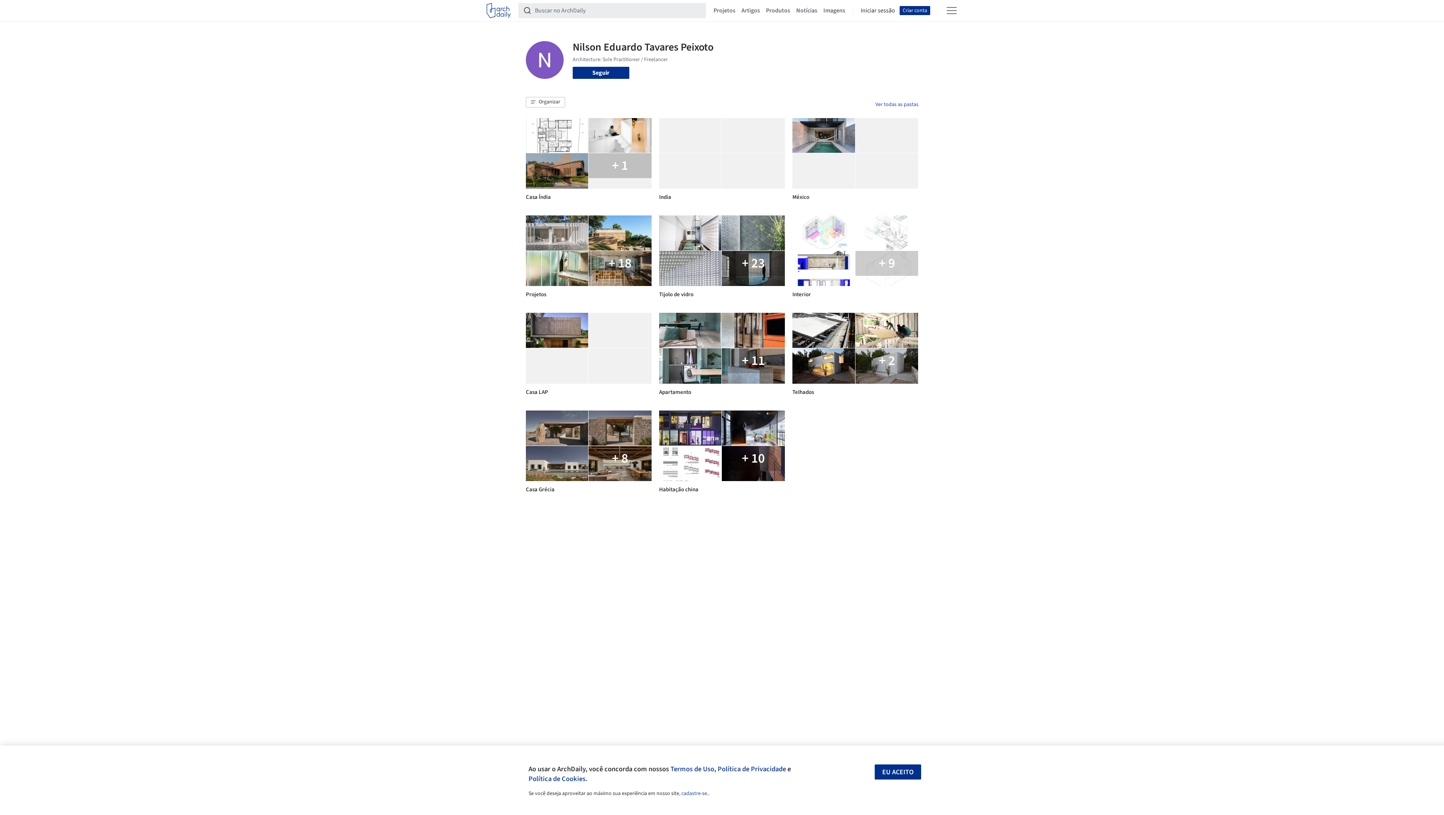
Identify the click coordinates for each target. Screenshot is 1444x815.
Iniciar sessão (878, 10)
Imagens (834, 10)
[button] (545, 102)
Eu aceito (898, 772)
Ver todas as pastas (896, 104)
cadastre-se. (694, 793)
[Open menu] (952, 11)
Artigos (750, 10)
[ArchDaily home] (499, 10)
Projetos (724, 10)
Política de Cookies (557, 779)
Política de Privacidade (752, 769)
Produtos (778, 10)
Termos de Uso (692, 769)
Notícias (806, 10)
